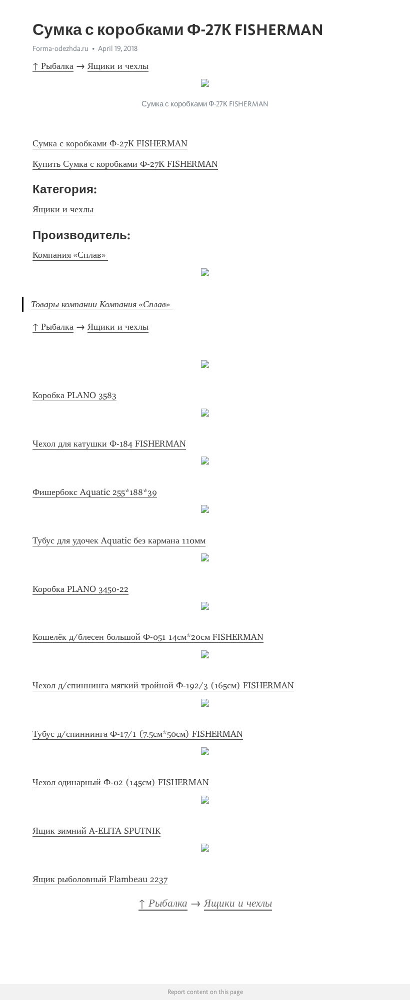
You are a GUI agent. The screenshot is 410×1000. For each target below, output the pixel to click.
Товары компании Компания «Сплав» (101, 304)
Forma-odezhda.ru (60, 48)
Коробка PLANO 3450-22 (80, 588)
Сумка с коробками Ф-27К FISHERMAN (110, 143)
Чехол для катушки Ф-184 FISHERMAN (109, 443)
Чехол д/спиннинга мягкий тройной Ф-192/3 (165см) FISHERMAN (163, 685)
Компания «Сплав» (70, 254)
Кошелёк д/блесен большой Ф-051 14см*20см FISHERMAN (148, 636)
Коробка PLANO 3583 (74, 395)
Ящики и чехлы (118, 65)
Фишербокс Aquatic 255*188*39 (94, 492)
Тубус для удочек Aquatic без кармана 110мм (119, 540)
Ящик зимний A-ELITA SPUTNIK (96, 830)
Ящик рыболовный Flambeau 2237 (100, 879)
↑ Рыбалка (53, 65)
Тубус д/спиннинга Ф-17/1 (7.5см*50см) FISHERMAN (137, 733)
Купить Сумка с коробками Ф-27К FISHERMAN (125, 163)
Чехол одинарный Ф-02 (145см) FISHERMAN (120, 782)
